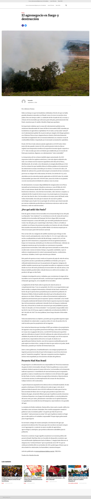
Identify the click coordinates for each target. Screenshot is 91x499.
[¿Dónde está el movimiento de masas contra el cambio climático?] (78, 471)
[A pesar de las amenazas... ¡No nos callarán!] (56, 471)
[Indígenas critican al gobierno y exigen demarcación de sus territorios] (12, 471)
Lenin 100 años (53, 1)
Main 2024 (60, 1)
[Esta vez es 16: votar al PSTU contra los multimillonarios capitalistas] (34, 471)
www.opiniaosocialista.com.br (44, 451)
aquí (66, 374)
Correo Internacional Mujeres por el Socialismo (38, 1)
